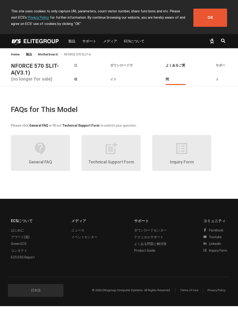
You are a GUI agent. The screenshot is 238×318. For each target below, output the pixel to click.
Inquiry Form (217, 250)
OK (210, 17)
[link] (29, 54)
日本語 (36, 290)
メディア (110, 41)
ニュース (77, 230)
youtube (215, 237)
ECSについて (134, 41)
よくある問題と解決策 (150, 244)
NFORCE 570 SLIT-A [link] (77, 54)
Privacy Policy (38, 17)
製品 (71, 41)
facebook (215, 230)
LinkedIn (214, 244)
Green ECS (18, 244)
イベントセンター (84, 237)
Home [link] (15, 54)
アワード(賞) (20, 237)
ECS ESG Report (23, 257)
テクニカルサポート (148, 237)
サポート (89, 41)
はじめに (17, 230)
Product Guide (144, 250)
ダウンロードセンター (150, 230)
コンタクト (19, 250)
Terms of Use (189, 290)
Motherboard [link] (48, 54)
